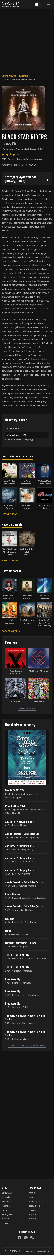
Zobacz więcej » (11, 631)
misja (31, 1197)
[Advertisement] (27, 40)
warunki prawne (36, 1201)
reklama (32, 1210)
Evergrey (15, 701)
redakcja (32, 1193)
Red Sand (9, 918)
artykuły (5, 1218)
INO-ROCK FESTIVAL (15, 790)
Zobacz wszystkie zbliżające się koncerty (27, 1045)
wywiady (6, 1223)
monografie (7, 1214)
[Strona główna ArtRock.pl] (11, 4)
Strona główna (9, 75)
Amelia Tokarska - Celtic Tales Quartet (24, 833)
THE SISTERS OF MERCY (17, 955)
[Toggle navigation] (48, 4)
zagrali (5, 1210)
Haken (8, 930)
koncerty (6, 1197)
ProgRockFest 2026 (15, 806)
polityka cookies (36, 1206)
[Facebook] (19, 1237)
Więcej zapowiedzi (27, 708)
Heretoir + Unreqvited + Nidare (20, 943)
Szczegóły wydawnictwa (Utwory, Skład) (20, 179)
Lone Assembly (12, 979)
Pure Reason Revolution (16, 672)
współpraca (34, 1214)
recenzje (6, 1206)
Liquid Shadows (12, 894)
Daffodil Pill (38, 701)
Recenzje (23, 75)
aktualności (7, 1193)
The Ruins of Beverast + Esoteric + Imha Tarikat (25, 1017)
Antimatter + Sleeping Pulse (19, 821)
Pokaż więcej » (10, 514)
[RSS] (32, 1237)
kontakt (32, 1218)
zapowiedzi (7, 1201)
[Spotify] (26, 1237)
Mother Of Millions (38, 671)
